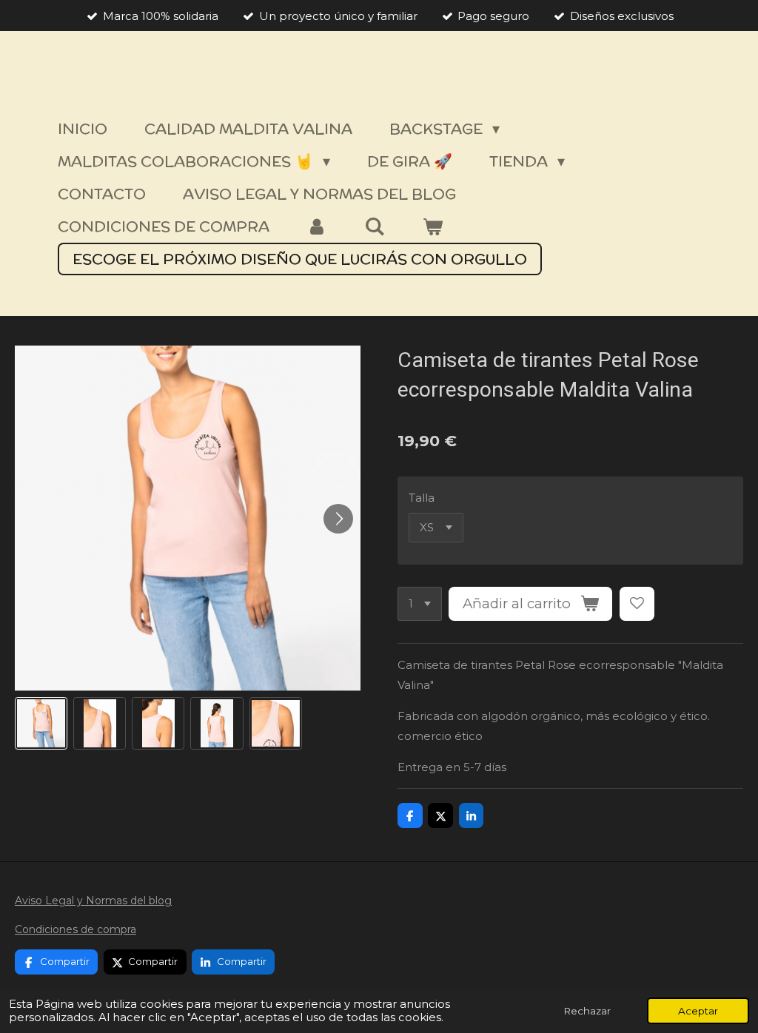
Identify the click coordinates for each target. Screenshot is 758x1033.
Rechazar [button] (587, 1011)
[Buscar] (374, 226)
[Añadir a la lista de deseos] (637, 604)
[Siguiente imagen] (338, 519)
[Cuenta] (317, 226)
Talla (422, 498)
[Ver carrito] (432, 226)
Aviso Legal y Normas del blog (93, 900)
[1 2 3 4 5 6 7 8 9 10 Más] (420, 604)
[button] (41, 723)
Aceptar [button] (698, 1011)
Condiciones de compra (75, 929)
